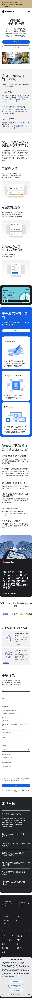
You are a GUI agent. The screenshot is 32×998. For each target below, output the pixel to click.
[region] (16, 824)
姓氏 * (3, 698)
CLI (17, 923)
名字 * (3, 690)
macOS (6, 917)
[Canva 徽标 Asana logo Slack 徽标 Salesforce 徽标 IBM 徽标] (16, 614)
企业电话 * (4, 717)
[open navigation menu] (29, 11)
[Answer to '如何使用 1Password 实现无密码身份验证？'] (29, 853)
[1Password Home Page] (8, 11)
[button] (25, 904)
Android (6, 927)
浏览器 (18, 917)
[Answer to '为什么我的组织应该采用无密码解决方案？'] (29, 843)
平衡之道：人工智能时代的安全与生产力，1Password (14, 100)
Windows (7, 920)
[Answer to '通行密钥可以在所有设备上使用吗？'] (29, 882)
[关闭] (29, 4)
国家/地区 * (5, 729)
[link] (16, 42)
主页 (2, 904)
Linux (17, 920)
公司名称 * (4, 737)
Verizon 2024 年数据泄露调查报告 (16, 126)
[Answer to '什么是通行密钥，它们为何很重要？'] (29, 872)
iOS (5, 923)
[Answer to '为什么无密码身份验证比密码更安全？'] (29, 834)
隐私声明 (17, 790)
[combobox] (16, 733)
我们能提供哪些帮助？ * (7, 754)
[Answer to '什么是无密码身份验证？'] (29, 814)
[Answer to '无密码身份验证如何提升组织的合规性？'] (29, 863)
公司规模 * (4, 746)
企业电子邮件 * (5, 706)
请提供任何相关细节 (6, 762)
